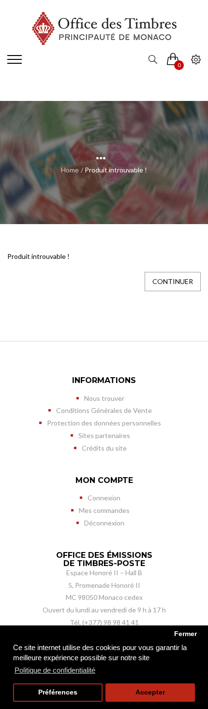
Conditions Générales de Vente (104, 410)
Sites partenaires (104, 435)
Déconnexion (104, 523)
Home (70, 170)
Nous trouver (104, 398)
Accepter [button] (150, 692)
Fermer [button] (185, 634)
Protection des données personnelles (104, 423)
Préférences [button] (57, 692)
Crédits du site (104, 448)
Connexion (104, 498)
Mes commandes (104, 510)
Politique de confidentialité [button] (55, 670)
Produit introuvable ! (116, 170)
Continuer (172, 281)
